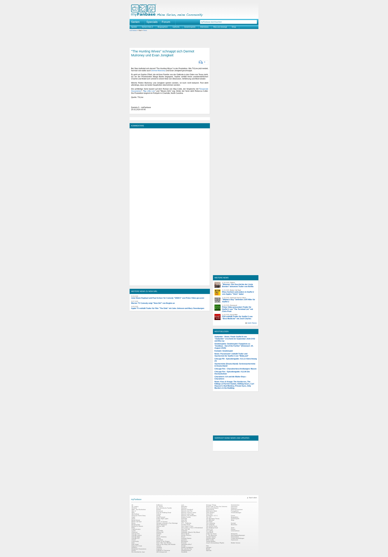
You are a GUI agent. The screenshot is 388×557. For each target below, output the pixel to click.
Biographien (163, 27)
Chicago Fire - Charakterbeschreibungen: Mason (235, 369)
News (145, 30)
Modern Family (186, 517)
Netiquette (234, 534)
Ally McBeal (135, 514)
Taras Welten (210, 512)
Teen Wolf (209, 514)
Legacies (159, 549)
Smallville (184, 552)
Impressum (234, 540)
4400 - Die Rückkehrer (139, 509)
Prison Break (185, 534)
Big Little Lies (149, 91)
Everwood (159, 511)
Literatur (208, 547)
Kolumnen (234, 508)
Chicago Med (136, 537)
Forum (166, 21)
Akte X (134, 511)
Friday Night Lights (162, 518)
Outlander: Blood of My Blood (190, 532)
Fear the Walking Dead (163, 512)
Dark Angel (135, 544)
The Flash (209, 521)
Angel (133, 517)
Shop (234, 27)
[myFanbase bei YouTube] (249, 448)
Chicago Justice (137, 535)
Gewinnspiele (190, 27)
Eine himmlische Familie (164, 508)
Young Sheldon (210, 541)
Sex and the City (186, 549)
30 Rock (134, 508)
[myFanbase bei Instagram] (242, 448)
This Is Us (209, 529)
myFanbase (133, 30)
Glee (157, 529)
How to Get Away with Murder (166, 544)
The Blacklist (210, 520)
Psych (183, 537)
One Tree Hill (185, 529)
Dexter (134, 550)
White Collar (210, 540)
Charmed (134, 532)
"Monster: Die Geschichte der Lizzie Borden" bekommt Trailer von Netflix (238, 285)
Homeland (159, 540)
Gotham (158, 534)
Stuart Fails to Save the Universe (216, 506)
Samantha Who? (186, 544)
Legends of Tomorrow (163, 550)
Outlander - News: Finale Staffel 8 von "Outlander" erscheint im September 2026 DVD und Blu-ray (234, 339)
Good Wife (159, 531)
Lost (182, 505)
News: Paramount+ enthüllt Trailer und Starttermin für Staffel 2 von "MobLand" (231, 355)
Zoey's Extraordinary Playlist (215, 543)
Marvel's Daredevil (187, 509)
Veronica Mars (210, 538)
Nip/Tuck (184, 521)
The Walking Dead (212, 528)
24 (132, 505)
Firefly (158, 515)
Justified (159, 547)
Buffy (133, 528)
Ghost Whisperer (161, 524)
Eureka (158, 509)
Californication (136, 529)
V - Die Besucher (211, 535)
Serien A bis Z (147, 27)
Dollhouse (159, 505)
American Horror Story (139, 515)
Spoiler (134, 27)
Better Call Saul (136, 521)
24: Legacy (135, 506)
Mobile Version (235, 543)
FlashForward (160, 517)
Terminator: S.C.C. (212, 515)
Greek (158, 535)
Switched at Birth (211, 511)
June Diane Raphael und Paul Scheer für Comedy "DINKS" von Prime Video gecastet (167, 298)
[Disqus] (169, 168)
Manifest (184, 508)
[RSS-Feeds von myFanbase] (221, 448)
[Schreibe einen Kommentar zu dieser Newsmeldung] (201, 62)
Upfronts (175, 27)
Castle (134, 531)
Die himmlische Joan (138, 552)
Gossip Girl (159, 532)
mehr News (252, 323)
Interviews (204, 27)
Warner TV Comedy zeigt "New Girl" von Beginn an (153, 303)
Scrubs (183, 546)
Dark (133, 543)
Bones (133, 523)
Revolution (184, 541)
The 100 (208, 517)
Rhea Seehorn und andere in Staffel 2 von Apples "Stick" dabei (238, 293)
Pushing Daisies (186, 538)
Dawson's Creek (137, 546)
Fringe (158, 520)
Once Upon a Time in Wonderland (192, 528)
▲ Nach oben (252, 498)
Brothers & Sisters (137, 526)
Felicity (158, 514)
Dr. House (159, 506)
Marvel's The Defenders (188, 515)
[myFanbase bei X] (235, 448)
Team (232, 528)
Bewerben (234, 524)
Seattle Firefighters (187, 547)
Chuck (134, 540)
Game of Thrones (161, 521)
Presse (233, 529)
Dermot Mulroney (158, 71)
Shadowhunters (186, 550)
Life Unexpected (161, 552)
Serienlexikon (235, 505)
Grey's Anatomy (161, 537)
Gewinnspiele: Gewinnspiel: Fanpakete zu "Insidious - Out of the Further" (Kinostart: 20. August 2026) (233, 346)
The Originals (210, 524)
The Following (210, 523)
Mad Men (184, 506)
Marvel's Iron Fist (186, 511)
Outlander (184, 531)
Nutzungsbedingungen (238, 535)
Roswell (183, 543)
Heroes (158, 538)
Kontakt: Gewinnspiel (223, 351)
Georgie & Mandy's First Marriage (167, 523)
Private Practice (186, 535)
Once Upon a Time (187, 526)
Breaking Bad (136, 524)
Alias (133, 512)
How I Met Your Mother (163, 543)
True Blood (209, 532)
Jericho (158, 546)
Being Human (136, 520)
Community (135, 541)
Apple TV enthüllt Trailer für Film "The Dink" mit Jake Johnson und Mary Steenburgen (167, 308)
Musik (208, 549)
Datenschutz (235, 537)
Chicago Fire (136, 534)
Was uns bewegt (220, 27)
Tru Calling (209, 531)
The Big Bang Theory (212, 518)
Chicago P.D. (136, 538)
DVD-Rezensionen (237, 509)
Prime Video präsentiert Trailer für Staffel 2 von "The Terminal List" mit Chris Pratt (237, 309)
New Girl (184, 520)
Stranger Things (211, 505)
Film (207, 546)
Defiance (134, 547)
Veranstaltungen (236, 512)
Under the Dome (211, 534)
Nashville (184, 518)
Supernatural (210, 509)
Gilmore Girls (160, 526)
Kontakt (233, 523)
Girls (157, 528)
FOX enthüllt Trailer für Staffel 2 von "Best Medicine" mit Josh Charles (237, 317)
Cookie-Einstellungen (237, 538)
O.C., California (186, 523)
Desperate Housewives (139, 549)
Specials (152, 21)
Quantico (184, 540)
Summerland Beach (212, 508)
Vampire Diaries (211, 537)
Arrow (133, 518)
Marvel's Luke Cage (187, 514)
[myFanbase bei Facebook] (228, 448)
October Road (185, 524)
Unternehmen (235, 531)
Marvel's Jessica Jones (188, 512)
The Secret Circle (211, 526)
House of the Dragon (163, 541)
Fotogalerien (235, 511)
